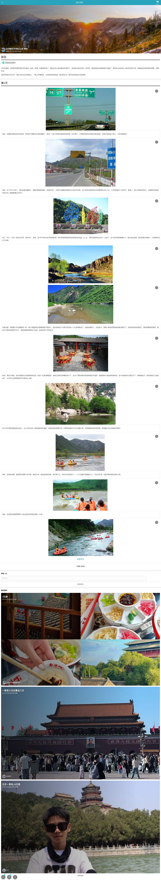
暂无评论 (80, 584)
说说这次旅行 (10, 63)
